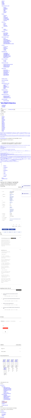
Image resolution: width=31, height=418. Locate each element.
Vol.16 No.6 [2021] (11, 202)
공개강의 (5, 12)
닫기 (1, 162)
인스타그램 (3, 414)
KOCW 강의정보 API (7, 70)
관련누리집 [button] (3, 386)
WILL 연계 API (6, 71)
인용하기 (12, 229)
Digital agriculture (12, 209)
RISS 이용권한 (6, 39)
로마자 (3, 130)
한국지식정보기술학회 (12, 194)
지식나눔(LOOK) (6, 392)
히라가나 (3, 116)
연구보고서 (5, 11)
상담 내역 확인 (6, 48)
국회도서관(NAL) (6, 397)
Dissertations (5, 86)
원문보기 (6, 229)
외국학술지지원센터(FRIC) (7, 389)
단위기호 (3, 128)
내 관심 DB (5, 20)
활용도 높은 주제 (6, 57)
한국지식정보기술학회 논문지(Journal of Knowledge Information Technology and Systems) (12, 198)
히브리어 (3, 122)
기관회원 (5, 391)
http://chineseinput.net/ (3, 138)
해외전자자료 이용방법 (7, 42)
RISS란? (5, 38)
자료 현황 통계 (6, 53)
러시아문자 (3, 127)
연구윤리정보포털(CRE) (7, 398)
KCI (12, 220)
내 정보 (5, 29)
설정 (2, 27)
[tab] (2, 321)
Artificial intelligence (11, 207)
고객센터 (3, 3)
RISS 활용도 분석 (4, 51)
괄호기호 (3, 123)
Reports (5, 88)
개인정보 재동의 (4, 402)
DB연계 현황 (5, 34)
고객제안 (5, 49)
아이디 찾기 (5, 25)
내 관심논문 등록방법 (7, 40)
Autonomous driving (11, 211)
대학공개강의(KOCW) (7, 387)
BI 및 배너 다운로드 (6, 35)
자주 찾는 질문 (6, 46)
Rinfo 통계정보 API (6, 72)
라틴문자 (3, 126)
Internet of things (12, 210)
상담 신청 (5, 47)
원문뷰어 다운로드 (4, 78)
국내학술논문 (5, 8)
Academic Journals (6, 84)
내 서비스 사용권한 (6, 19)
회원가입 (5, 23)
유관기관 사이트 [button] (4, 394)
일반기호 (3, 129)
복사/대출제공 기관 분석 (7, 55)
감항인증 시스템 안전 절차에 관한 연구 (8, 303)
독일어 (3, 121)
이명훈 (12, 192)
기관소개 (3, 403)
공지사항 (3, 81)
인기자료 (5, 61)
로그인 (4, 24)
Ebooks (4, 85)
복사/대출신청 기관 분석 (7, 56)
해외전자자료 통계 (4, 99)
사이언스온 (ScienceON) (7, 399)
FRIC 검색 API (6, 73)
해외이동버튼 (2, 417)
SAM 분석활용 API (6, 74)
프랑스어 (3, 120)
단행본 (4, 10)
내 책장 (5, 16)
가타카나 (3, 117)
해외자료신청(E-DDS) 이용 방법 (8, 64)
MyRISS (3, 2)
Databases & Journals (4, 89)
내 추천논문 (5, 15)
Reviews (5, 87)
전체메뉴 (3, 4)
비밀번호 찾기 (6, 26)
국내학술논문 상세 (4, 178)
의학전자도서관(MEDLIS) (7, 393)
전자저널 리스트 (6, 91)
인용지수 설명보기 (18, 344)
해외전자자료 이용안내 (5, 94)
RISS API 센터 (4, 68)
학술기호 (3, 124)
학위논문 (5, 7)
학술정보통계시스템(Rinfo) (7, 388)
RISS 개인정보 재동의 (5, 80)
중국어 (3, 118)
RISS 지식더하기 (6, 33)
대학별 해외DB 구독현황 (7, 97)
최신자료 (5, 60)
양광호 (10, 191)
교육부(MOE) (5, 395)
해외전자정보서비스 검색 (5, 83)
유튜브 (3, 415)
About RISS (3, 31)
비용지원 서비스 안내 (7, 65)
